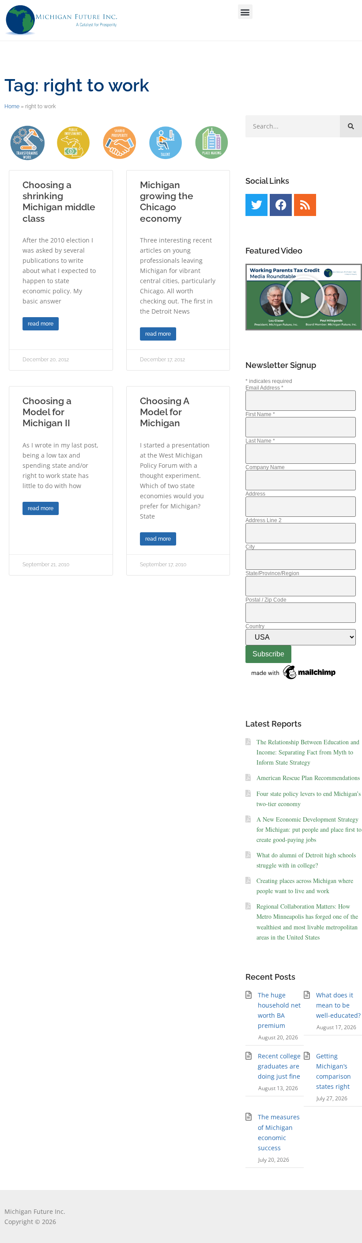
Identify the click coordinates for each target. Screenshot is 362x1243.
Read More (40, 324)
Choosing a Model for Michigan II (47, 411)
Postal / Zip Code (266, 600)
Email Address (264, 387)
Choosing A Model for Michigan (164, 411)
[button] (245, 11)
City (250, 546)
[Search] (351, 126)
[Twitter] (256, 205)
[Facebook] (281, 205)
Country (254, 626)
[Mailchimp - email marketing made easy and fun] (294, 680)
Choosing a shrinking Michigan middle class (59, 201)
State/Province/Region (272, 573)
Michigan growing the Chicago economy (166, 201)
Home (11, 106)
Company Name (265, 467)
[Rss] (305, 205)
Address (255, 493)
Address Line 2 (263, 520)
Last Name (260, 440)
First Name (260, 414)
